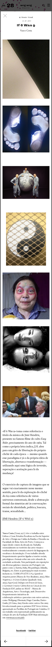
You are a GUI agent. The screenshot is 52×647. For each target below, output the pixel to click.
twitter (32, 631)
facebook (21, 631)
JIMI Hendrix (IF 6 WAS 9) (18, 518)
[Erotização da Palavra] (38, 641)
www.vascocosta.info (15, 617)
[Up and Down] (13, 641)
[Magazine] (5, 16)
